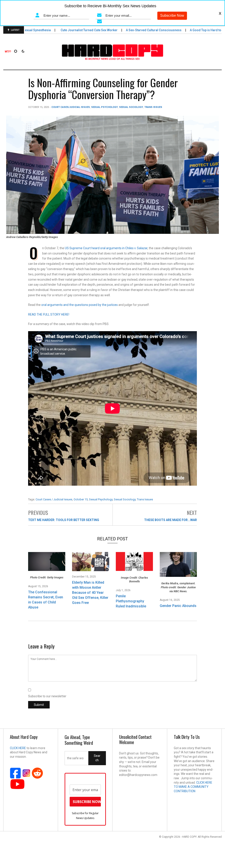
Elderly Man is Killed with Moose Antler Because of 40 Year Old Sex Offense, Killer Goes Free (90, 592)
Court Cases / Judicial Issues (54, 499)
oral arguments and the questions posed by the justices (79, 305)
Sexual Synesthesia (25, 30)
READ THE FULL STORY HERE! (48, 314)
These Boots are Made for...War (170, 520)
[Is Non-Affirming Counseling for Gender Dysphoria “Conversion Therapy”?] (112, 174)
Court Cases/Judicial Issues (70, 107)
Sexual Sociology (131, 107)
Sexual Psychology (104, 107)
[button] (8, 51)
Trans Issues (153, 107)
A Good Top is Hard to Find (197, 30)
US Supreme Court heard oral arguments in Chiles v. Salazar (106, 248)
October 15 (81, 499)
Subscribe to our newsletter (47, 696)
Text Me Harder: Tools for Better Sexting (63, 520)
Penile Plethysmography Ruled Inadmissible (131, 601)
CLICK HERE (18, 748)
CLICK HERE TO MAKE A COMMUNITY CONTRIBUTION (193, 787)
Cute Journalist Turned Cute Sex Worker (77, 30)
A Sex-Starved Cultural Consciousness (142, 30)
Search (97, 758)
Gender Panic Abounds (178, 606)
